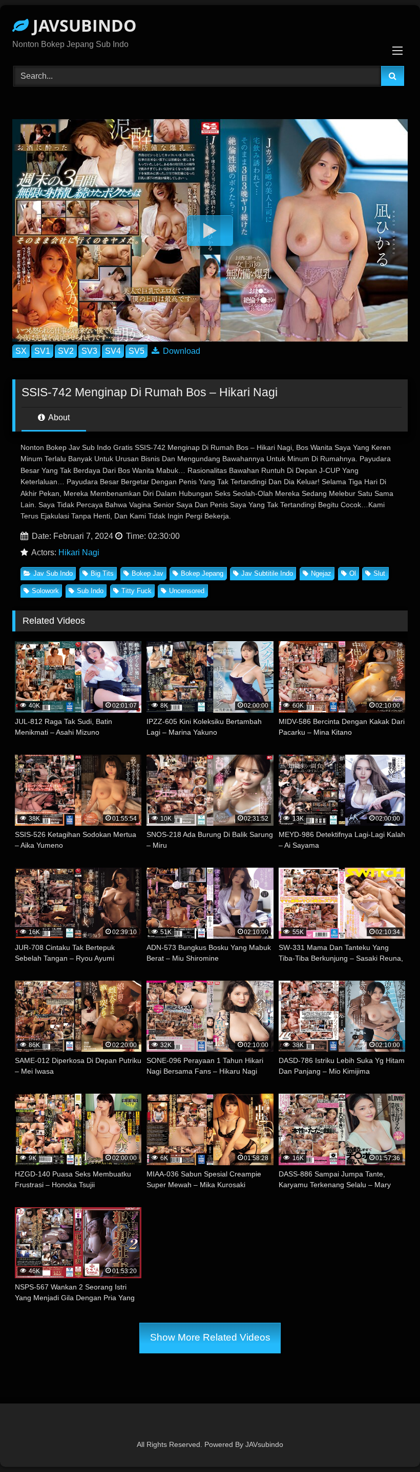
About (58, 417)
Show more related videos (210, 1337)
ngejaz (321, 573)
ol (352, 573)
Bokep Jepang (202, 573)
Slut (379, 573)
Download (180, 351)
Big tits (102, 573)
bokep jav (147, 573)
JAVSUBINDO (82, 25)
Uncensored (186, 591)
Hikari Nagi (78, 552)
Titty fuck (136, 591)
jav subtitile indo (267, 573)
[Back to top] (388, 1442)
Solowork (45, 591)
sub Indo (90, 591)
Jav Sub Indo (53, 573)
